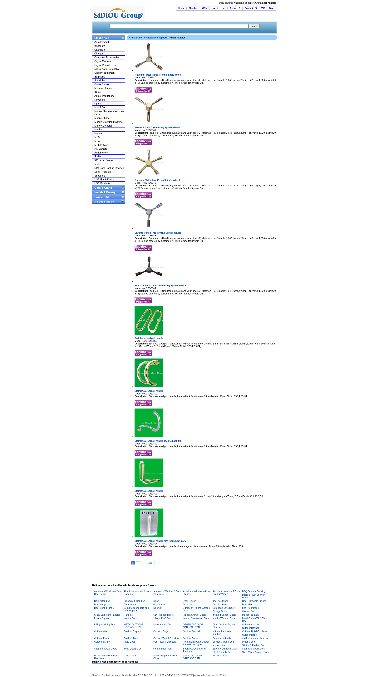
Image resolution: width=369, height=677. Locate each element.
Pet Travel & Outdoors (164, 641)
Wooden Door (220, 655)
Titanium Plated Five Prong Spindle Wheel (157, 180)
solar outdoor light (162, 648)
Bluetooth (99, 45)
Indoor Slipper (101, 618)
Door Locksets (220, 604)
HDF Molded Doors (163, 615)
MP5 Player (100, 144)
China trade (135, 37)
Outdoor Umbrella (222, 638)
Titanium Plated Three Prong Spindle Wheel (158, 74)
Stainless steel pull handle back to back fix (158, 441)
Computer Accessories (107, 57)
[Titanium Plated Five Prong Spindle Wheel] (149, 175)
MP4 (97, 141)
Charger (98, 53)
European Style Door (223, 608)
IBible (97, 92)
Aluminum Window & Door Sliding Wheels (226, 592)
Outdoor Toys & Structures (166, 638)
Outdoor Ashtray (250, 624)
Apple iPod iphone (104, 95)
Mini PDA (99, 107)
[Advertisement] (197, 574)
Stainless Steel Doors (253, 648)
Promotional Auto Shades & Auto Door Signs (196, 643)
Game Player (101, 84)
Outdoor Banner (250, 628)
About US (235, 8)
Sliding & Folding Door (254, 645)
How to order (218, 8)
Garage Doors (220, 611)
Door (156, 601)
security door (249, 641)
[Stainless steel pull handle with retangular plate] (149, 536)
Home (181, 8)
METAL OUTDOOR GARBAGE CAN (134, 626)
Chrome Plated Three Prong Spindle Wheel (158, 233)
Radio (97, 156)
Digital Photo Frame (105, 65)
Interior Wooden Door (224, 618)
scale (97, 164)
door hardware (220, 601)
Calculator (100, 49)
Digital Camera (102, 61)
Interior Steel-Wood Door (196, 618)
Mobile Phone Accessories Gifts (109, 113)
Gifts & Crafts (103, 187)
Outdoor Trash (190, 638)
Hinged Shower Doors (194, 615)
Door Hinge (100, 604)
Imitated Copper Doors (224, 615)
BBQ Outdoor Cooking (253, 591)
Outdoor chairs (102, 631)
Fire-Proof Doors (250, 608)
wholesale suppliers (156, 37)
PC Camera (100, 148)
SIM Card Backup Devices (109, 168)
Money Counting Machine (108, 121)
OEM (204, 8)
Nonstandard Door (163, 624)
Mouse (98, 133)
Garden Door (249, 611)
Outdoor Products (103, 638)
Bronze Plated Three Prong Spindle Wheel (157, 127)
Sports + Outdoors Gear (225, 648)
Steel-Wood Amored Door (255, 652)
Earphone (99, 76)
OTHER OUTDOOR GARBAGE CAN (193, 626)
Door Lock (188, 604)
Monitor (98, 129)
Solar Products (102, 171)
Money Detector (103, 125)
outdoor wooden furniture (255, 638)
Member (193, 8)
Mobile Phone (102, 118)
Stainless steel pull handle (149, 338)
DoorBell (158, 608)
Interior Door (130, 618)
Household (101, 196)
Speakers (99, 175)
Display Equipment (104, 72)
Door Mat (247, 604)
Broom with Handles (134, 601)
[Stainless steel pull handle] (149, 334)
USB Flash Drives (104, 179)
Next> (149, 563)
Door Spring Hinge (104, 608)
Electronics (101, 37)
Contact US (250, 8)
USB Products (102, 183)
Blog (271, 8)
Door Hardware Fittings (254, 601)
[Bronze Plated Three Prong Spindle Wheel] (149, 123)
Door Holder (130, 604)
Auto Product (101, 42)
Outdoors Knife (102, 641)
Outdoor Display (132, 631)
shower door (219, 645)
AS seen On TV (104, 201)
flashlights (100, 80)
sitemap (116, 675)
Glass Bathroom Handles (107, 615)
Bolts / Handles (102, 601)
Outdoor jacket (249, 635)
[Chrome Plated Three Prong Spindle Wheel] (149, 228)
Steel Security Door (223, 652)
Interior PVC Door (162, 618)
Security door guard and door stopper (136, 609)
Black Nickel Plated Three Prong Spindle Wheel (160, 285)
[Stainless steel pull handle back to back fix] (149, 436)
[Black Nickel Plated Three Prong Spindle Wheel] (149, 281)
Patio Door (129, 641)
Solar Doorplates (132, 648)
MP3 (97, 137)
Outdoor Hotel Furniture (254, 631)
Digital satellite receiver (107, 69)
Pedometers (101, 152)
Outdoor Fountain (192, 631)
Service (96, 675)
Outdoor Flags (160, 631)
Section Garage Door (224, 641)
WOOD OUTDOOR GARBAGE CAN (193, 657)
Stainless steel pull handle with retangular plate (160, 541)
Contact (106, 675)
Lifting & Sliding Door (105, 624)
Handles (128, 615)
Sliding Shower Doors (105, 648)
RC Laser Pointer (103, 160)
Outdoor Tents (131, 638)
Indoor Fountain (250, 615)
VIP (263, 8)
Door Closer (189, 601)
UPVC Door (130, 655)
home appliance (103, 88)
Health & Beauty (105, 192)
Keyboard (99, 99)
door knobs (159, 604)
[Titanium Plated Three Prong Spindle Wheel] (149, 70)
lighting (98, 103)
